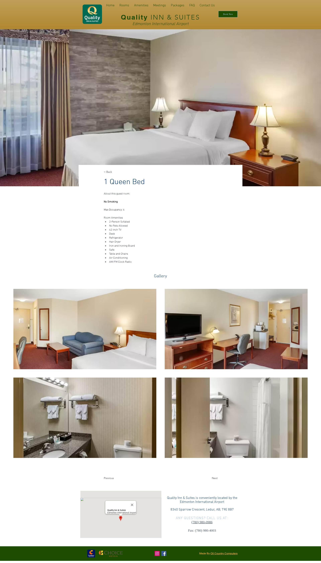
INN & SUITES (175, 17)
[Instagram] (157, 553)
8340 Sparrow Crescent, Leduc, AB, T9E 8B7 (202, 510)
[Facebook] (163, 553)
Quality (135, 17)
